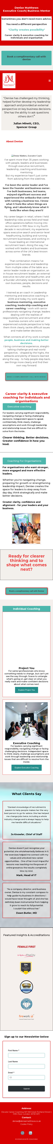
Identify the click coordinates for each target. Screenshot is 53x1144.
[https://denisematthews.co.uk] (14, 80)
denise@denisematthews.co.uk (26, 1121)
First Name (13, 1050)
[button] (49, 80)
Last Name (13, 1061)
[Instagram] (22, 1133)
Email (11, 1072)
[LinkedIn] (30, 1133)
